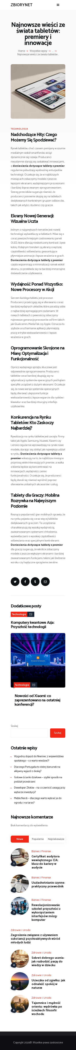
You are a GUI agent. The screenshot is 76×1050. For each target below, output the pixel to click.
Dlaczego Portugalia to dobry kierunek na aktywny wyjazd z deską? (37, 769)
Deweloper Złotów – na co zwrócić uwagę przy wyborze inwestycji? (39, 790)
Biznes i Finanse (41, 851)
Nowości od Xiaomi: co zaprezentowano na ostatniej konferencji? (37, 700)
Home (21, 51)
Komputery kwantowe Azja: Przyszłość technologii (32, 625)
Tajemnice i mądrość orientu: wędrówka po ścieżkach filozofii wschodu (47, 1008)
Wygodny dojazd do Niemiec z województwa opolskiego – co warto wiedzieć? (39, 758)
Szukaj (14, 726)
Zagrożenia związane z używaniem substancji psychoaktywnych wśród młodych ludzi (35, 938)
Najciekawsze (56, 839)
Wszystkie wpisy (38, 51)
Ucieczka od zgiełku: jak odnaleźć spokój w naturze (48, 984)
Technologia (19, 128)
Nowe (20, 839)
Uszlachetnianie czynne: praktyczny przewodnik (48, 884)
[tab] (20, 839)
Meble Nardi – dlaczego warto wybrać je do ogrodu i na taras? (37, 800)
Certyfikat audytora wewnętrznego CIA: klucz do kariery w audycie (46, 862)
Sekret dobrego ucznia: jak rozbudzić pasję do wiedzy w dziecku (48, 961)
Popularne (38, 839)
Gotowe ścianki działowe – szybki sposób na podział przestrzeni (38, 779)
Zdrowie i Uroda (20, 930)
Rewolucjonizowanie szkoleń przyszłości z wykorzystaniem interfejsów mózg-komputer (46, 912)
